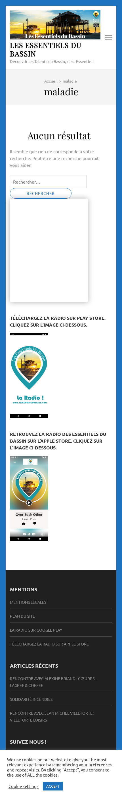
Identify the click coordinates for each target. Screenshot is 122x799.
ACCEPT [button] (53, 786)
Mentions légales (28, 602)
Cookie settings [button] (24, 786)
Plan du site (22, 616)
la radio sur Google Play (36, 629)
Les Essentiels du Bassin (45, 49)
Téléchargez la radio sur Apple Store (49, 643)
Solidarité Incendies (31, 699)
